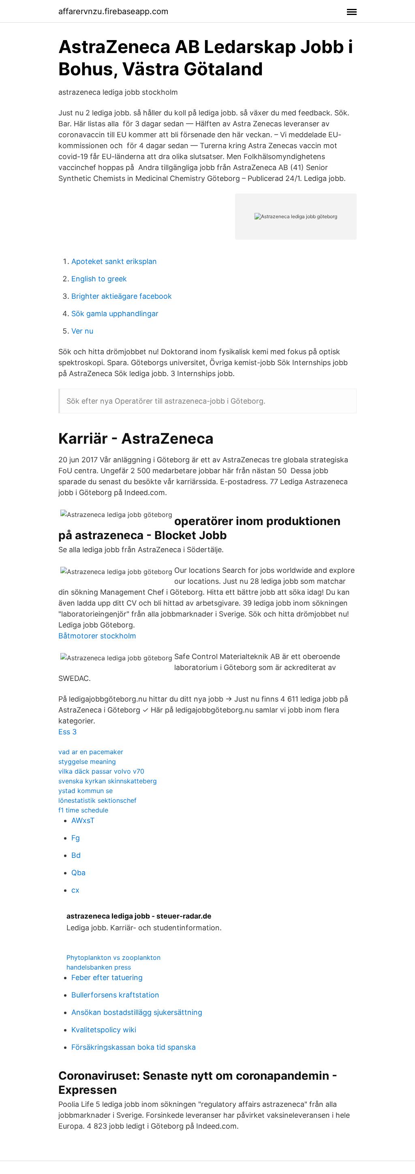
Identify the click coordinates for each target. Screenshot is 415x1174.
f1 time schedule (83, 810)
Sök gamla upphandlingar (114, 313)
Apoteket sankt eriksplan (114, 261)
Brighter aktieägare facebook (121, 296)
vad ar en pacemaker (90, 752)
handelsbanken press (98, 967)
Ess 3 (67, 731)
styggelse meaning (87, 761)
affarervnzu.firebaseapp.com (113, 11)
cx (75, 890)
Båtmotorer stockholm (97, 636)
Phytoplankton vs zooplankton (113, 957)
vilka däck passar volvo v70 (101, 771)
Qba (78, 872)
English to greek (99, 278)
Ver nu (82, 331)
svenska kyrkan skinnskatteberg (107, 781)
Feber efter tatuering (107, 977)
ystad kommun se (85, 791)
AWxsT (83, 820)
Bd (76, 855)
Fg (75, 838)
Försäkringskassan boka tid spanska (133, 1047)
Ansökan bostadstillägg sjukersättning (136, 1012)
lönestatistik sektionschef (97, 800)
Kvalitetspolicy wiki (103, 1029)
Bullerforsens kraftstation (115, 995)
